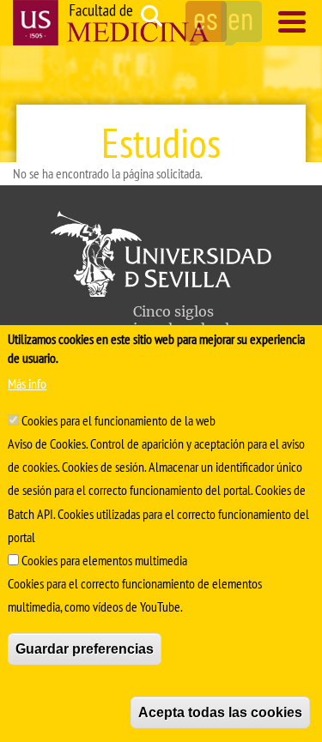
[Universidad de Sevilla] (161, 291)
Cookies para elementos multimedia (104, 560)
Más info (27, 383)
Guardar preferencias (84, 649)
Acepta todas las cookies (220, 712)
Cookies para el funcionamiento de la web (118, 420)
